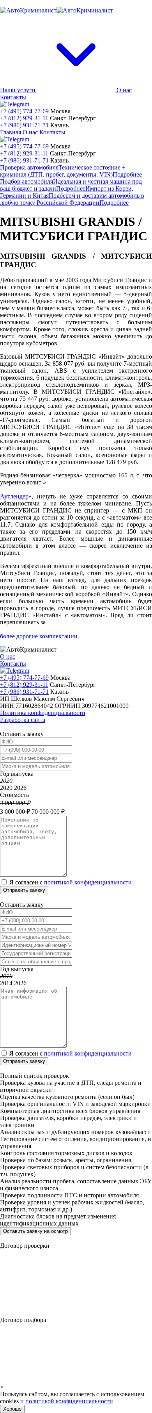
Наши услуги (18, 90)
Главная (10, 132)
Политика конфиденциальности (42, 712)
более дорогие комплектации (39, 636)
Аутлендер (14, 496)
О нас (124, 90)
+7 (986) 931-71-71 (24, 125)
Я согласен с (70, 882)
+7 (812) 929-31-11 (24, 118)
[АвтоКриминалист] (56, 10)
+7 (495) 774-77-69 (24, 111)
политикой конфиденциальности (88, 882)
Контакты (13, 97)
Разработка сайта (22, 719)
